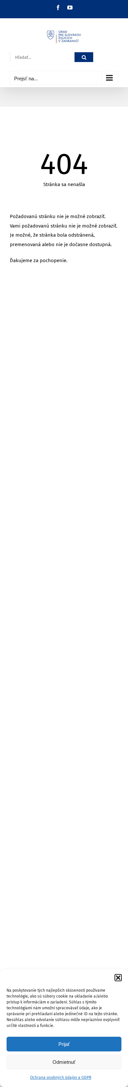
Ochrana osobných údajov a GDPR (60, 1077)
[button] (118, 977)
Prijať (64, 1044)
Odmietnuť (64, 1062)
